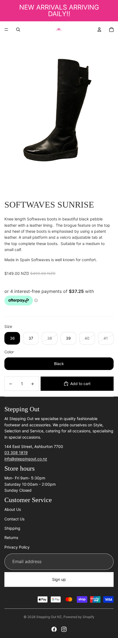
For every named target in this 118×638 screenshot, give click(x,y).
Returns (11, 537)
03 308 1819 (16, 452)
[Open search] (18, 30)
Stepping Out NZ (49, 617)
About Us (12, 509)
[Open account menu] (99, 30)
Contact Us (14, 519)
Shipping (12, 528)
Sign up (59, 579)
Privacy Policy (17, 547)
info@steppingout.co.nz (25, 458)
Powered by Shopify (78, 617)
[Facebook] (54, 629)
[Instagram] (64, 629)
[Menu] (6, 29)
